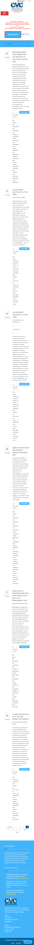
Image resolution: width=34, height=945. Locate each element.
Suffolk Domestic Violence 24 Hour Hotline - (15, 24)
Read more (24, 112)
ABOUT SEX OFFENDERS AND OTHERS (17, 130)
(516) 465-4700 (21, 27)
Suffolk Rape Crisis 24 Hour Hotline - (14, 23)
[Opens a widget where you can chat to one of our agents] (27, 942)
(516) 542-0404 (26, 28)
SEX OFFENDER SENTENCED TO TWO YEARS (20, 192)
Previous (9, 827)
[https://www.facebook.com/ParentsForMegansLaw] (22, 34)
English (22, 1)
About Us (18, 943)
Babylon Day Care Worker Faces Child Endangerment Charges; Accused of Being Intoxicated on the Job (16, 883)
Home (12, 943)
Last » (17, 832)
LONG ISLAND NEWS (16, 267)
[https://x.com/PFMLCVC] (24, 34)
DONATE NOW (12, 34)
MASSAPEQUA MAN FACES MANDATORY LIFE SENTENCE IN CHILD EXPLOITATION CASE (20, 57)
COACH (14, 779)
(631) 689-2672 (20, 21)
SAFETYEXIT (4, 13)
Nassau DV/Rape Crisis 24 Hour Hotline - (14, 28)
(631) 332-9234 (25, 23)
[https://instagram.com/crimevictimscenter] (26, 34)
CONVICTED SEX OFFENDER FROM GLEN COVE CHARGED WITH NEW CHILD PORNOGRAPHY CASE (20, 595)
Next (25, 829)
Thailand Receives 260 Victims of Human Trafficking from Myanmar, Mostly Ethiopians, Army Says (17, 876)
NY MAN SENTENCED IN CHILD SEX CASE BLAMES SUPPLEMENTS (20, 716)
